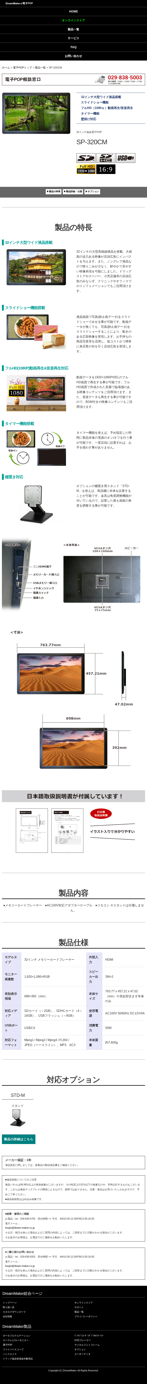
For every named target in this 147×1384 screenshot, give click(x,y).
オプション (80, 1349)
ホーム (6, 67)
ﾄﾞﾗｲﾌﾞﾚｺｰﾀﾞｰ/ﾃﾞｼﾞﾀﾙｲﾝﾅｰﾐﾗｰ (89, 1336)
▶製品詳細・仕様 (73, 191)
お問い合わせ (73, 56)
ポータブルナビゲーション (16, 1336)
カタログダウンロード (14, 1312)
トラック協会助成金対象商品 (18, 1359)
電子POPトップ (22, 67)
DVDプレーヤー (82, 1340)
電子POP (7, 1345)
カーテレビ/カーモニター (16, 1340)
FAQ (74, 47)
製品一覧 (73, 29)
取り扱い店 (8, 1307)
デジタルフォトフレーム (87, 1345)
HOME (73, 11)
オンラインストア (73, 20)
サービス (73, 38)
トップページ (10, 1303)
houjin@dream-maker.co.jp (20, 1227)
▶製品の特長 (53, 191)
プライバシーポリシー (85, 1316)
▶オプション (92, 191)
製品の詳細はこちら (18, 1139)
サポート (79, 1307)
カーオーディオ (82, 1354)
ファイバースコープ (13, 1349)
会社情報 (7, 1316)
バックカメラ (10, 1354)
